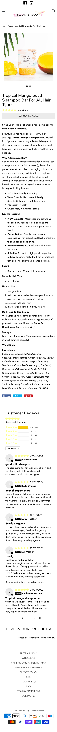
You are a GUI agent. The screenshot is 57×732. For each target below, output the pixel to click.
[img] (22, 456)
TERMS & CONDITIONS (29, 691)
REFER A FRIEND (28, 653)
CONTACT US (28, 696)
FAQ (28, 686)
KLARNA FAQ (29, 681)
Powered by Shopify (37, 710)
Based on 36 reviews (15, 422)
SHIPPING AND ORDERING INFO (28, 662)
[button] (9, 110)
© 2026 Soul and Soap (21, 710)
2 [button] (22, 618)
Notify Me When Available (28, 116)
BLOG (29, 677)
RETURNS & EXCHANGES (28, 667)
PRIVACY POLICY (28, 672)
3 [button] (28, 618)
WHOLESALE (28, 658)
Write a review (47, 637)
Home (4, 26)
